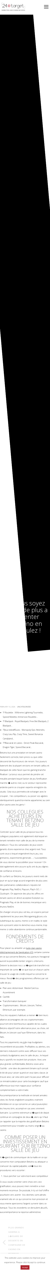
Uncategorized (24, 707)
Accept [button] (25, 1267)
